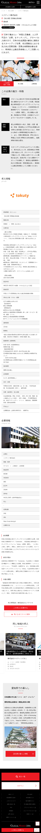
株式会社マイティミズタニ (17, 658)
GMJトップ (11, 794)
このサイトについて (11, 800)
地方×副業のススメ (30, 800)
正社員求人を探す (10, 7)
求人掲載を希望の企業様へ (30, 804)
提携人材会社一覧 (11, 804)
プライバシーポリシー (29, 807)
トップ (3, 10)
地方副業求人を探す (11, 797)
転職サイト (29, 814)
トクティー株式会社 (22, 10)
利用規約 (11, 810)
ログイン (32, 2)
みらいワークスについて (29, 810)
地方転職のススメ (30, 797)
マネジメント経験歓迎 (8, 27)
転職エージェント (10, 817)
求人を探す (11, 10)
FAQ (11, 807)
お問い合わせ (11, 814)
